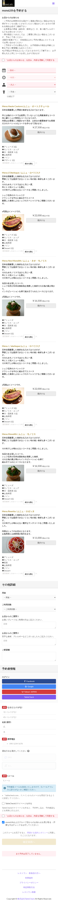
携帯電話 (9, 739)
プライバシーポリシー (29, 882)
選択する (41, 132)
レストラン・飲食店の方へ (29, 873)
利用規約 (29, 878)
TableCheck (29, 697)
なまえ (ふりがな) (12, 707)
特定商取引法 (29, 887)
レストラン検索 (29, 892)
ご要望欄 (6, 650)
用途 (4, 593)
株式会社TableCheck (26, 899)
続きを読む (29, 164)
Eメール (8, 776)
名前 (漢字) (6, 722)
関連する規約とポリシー (37, 832)
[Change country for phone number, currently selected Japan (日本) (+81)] (5, 743)
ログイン (6, 677)
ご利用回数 (6, 604)
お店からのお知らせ (10, 17)
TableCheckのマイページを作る (18, 803)
